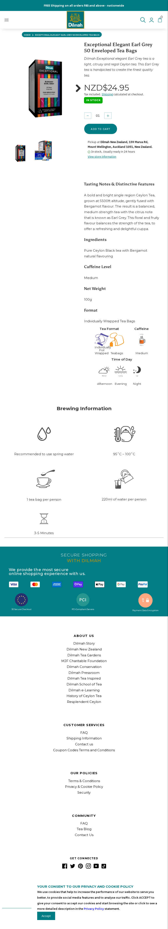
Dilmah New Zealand (84, 649)
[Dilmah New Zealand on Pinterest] (80, 867)
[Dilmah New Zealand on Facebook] (64, 867)
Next (76, 89)
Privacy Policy (94, 908)
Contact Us (84, 835)
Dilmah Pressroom (84, 673)
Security (84, 792)
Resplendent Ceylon (84, 702)
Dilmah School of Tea (84, 684)
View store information (102, 157)
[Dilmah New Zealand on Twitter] (72, 867)
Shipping (107, 94)
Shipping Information (84, 738)
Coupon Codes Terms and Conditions (84, 750)
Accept (46, 916)
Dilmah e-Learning (84, 690)
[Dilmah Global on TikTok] (104, 867)
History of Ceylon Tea (84, 696)
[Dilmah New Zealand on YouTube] (96, 867)
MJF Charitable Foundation (84, 661)
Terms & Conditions (84, 781)
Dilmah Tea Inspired (84, 678)
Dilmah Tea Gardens (84, 655)
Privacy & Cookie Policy (84, 786)
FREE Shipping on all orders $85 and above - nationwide (84, 5)
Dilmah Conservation (84, 667)
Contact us (84, 744)
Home (27, 35)
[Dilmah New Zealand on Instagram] (88, 867)
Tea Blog (84, 829)
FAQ (84, 732)
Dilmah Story (84, 643)
